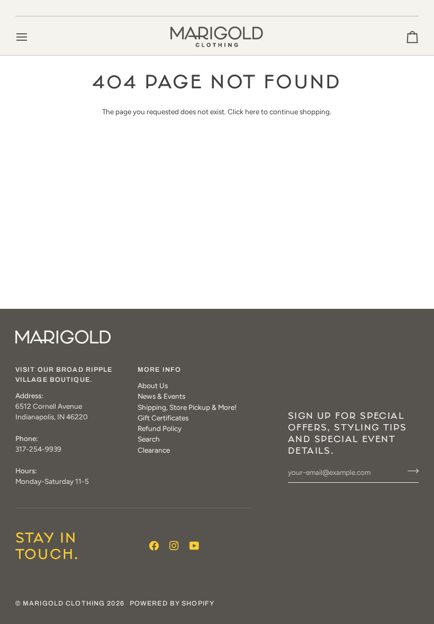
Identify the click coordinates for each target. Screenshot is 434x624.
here (252, 111)
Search (149, 439)
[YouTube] (194, 545)
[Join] (410, 471)
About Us (153, 385)
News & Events (161, 396)
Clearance (154, 450)
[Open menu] (31, 37)
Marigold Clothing (64, 603)
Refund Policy (160, 428)
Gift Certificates (163, 418)
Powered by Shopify (172, 603)
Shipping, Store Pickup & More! (187, 407)
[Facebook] (154, 545)
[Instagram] (174, 545)
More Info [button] (159, 369)
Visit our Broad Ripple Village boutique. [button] (64, 374)
